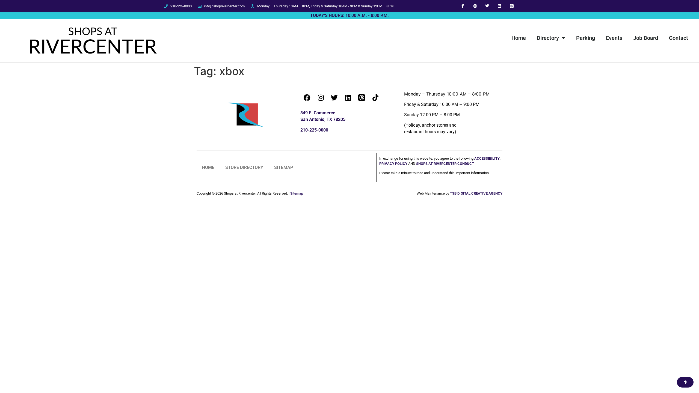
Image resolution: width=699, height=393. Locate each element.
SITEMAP (283, 167)
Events (614, 38)
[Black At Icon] (362, 97)
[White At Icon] (512, 6)
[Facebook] (307, 97)
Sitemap (296, 193)
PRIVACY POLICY (393, 164)
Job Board (645, 38)
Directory (548, 38)
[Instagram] (475, 6)
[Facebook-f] (463, 6)
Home (518, 38)
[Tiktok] (375, 97)
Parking (585, 38)
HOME (208, 167)
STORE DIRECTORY (244, 167)
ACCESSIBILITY (487, 158)
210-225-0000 (314, 130)
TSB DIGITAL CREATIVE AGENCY (476, 193)
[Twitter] (487, 6)
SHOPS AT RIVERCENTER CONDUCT (445, 164)
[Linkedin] (499, 6)
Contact (678, 38)
